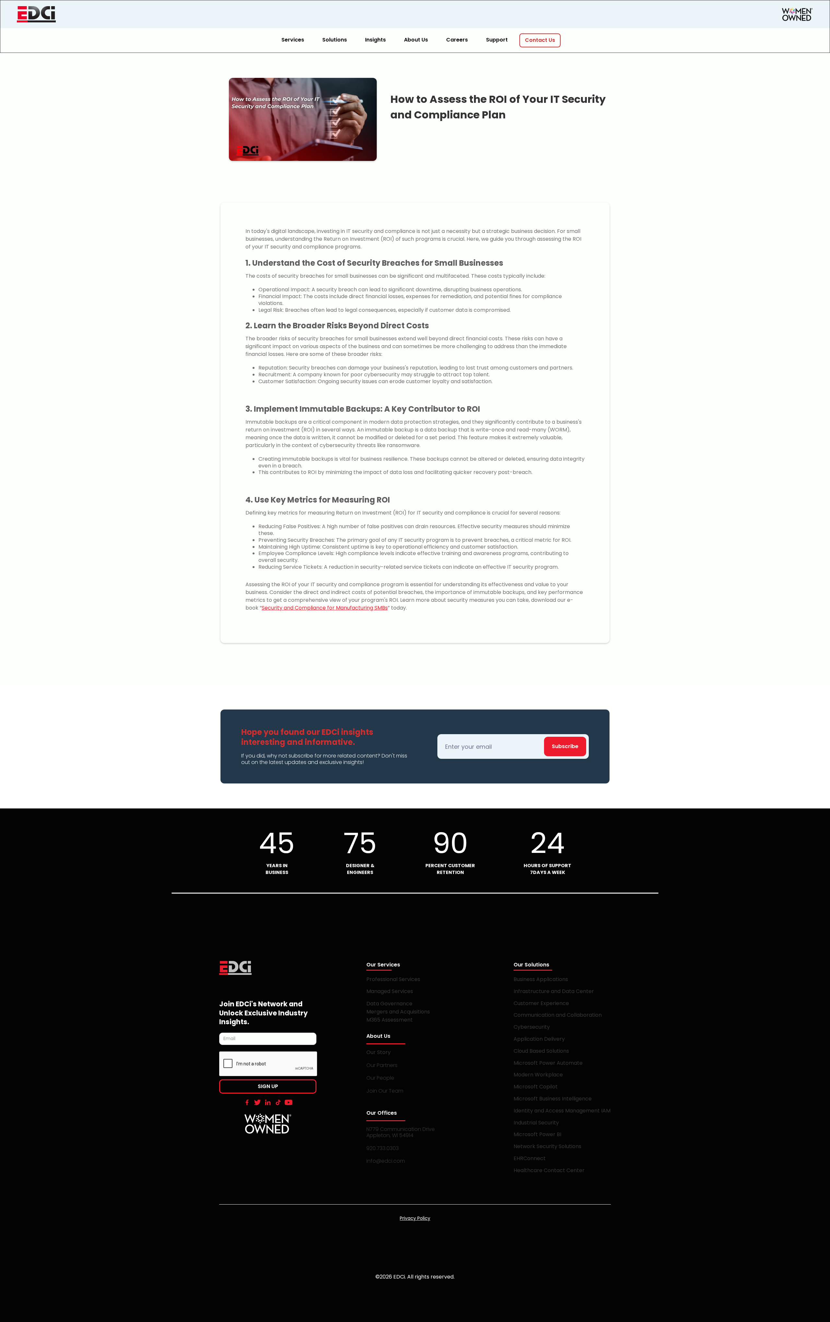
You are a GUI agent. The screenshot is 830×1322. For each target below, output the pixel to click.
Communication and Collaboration (558, 1015)
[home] (65, 14)
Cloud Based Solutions (541, 1051)
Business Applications (541, 979)
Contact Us (540, 40)
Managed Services (389, 991)
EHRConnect (530, 1158)
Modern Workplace (538, 1074)
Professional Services (393, 979)
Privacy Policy (415, 1218)
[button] (296, 40)
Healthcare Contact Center (549, 1170)
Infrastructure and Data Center (554, 991)
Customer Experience (541, 1003)
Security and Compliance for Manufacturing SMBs (325, 608)
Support (497, 39)
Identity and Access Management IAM (562, 1110)
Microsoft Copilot (536, 1086)
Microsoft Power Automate (548, 1063)
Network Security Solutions (547, 1146)
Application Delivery (539, 1039)
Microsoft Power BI (537, 1134)
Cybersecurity (532, 1027)
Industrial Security (536, 1122)
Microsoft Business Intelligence (553, 1098)
